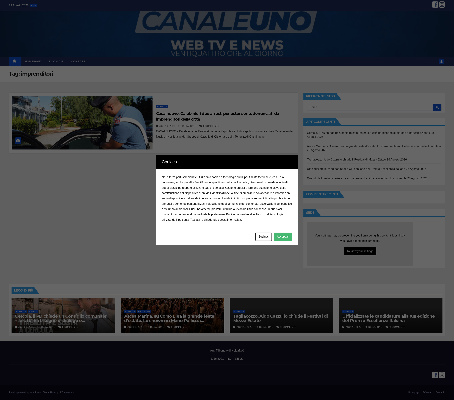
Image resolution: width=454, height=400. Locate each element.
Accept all (283, 236)
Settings (263, 236)
